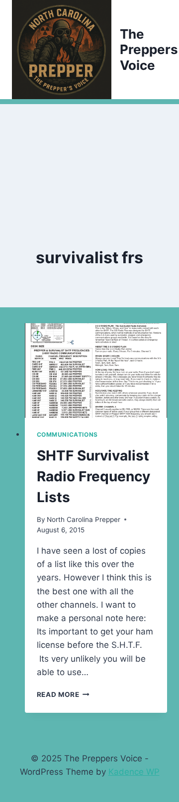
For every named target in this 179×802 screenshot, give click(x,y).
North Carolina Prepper (83, 519)
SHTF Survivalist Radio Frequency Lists (93, 476)
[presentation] (96, 370)
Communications (67, 434)
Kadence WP (134, 772)
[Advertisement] (89, 153)
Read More (63, 694)
